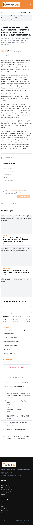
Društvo (9, 12)
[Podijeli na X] (6, 55)
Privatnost (18, 522)
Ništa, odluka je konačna (10, 353)
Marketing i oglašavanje (7, 492)
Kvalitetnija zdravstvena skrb (11, 341)
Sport (2, 504)
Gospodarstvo (5, 510)
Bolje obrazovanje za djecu (11, 345)
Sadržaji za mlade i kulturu (11, 349)
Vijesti (2, 502)
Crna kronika (4, 508)
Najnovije (9, 382)
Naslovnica (3, 12)
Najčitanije (25, 382)
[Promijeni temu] (26, 4)
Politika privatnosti (6, 487)
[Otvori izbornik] (30, 4)
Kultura (3, 506)
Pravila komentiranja (6, 489)
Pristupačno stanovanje (10, 337)
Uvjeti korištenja (5, 485)
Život (2, 513)
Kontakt (3, 494)
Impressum (4, 483)
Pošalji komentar (24, 196)
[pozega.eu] (11, 4)
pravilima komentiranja (15, 190)
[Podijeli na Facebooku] (2, 55)
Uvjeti (22, 522)
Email (9, 171)
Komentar (5, 177)
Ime (4, 166)
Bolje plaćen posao (9, 333)
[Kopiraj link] (9, 55)
